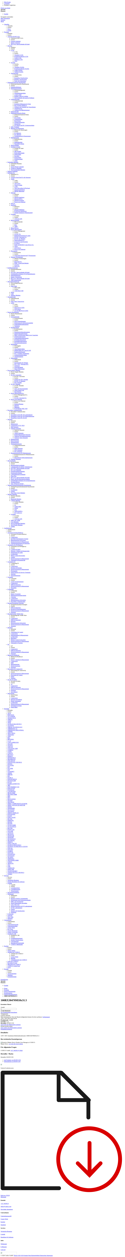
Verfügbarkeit (46, 1017)
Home (15, 1255)
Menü (2, 21)
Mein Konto (7, 2)
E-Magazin (4, 1247)
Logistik (3, 1234)
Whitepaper (4, 1244)
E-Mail (21, 1050)
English (6, 14)
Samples (3, 20)
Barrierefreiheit (35, 1255)
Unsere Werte (4, 1219)
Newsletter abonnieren (7, 1209)
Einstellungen (4, 979)
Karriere (3, 1222)
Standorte (3, 1225)
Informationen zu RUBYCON (12, 1061)
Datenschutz (43, 1255)
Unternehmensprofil (6, 1216)
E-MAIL (20, 1044)
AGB (19, 1255)
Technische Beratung (6, 1231)
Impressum (50, 1255)
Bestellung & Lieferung (7, 1237)
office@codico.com (6, 1206)
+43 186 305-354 (13, 1044)
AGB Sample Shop (26, 1255)
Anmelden (7, 3)
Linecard (3, 1249)
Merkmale (3, 1197)
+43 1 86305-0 (14, 1050)
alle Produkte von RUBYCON (12, 1060)
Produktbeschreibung (6, 1029)
